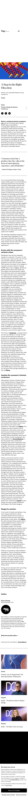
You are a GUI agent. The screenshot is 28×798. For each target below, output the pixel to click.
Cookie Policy (8, 785)
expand (19, 500)
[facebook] (2, 113)
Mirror (23, 519)
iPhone (8, 370)
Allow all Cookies (14, 790)
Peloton (21, 426)
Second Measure (18, 439)
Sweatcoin (13, 333)
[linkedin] (9, 113)
